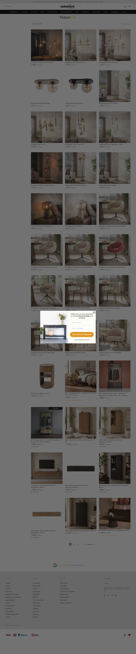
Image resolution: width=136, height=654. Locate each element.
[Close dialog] (94, 312)
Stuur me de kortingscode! (81, 334)
